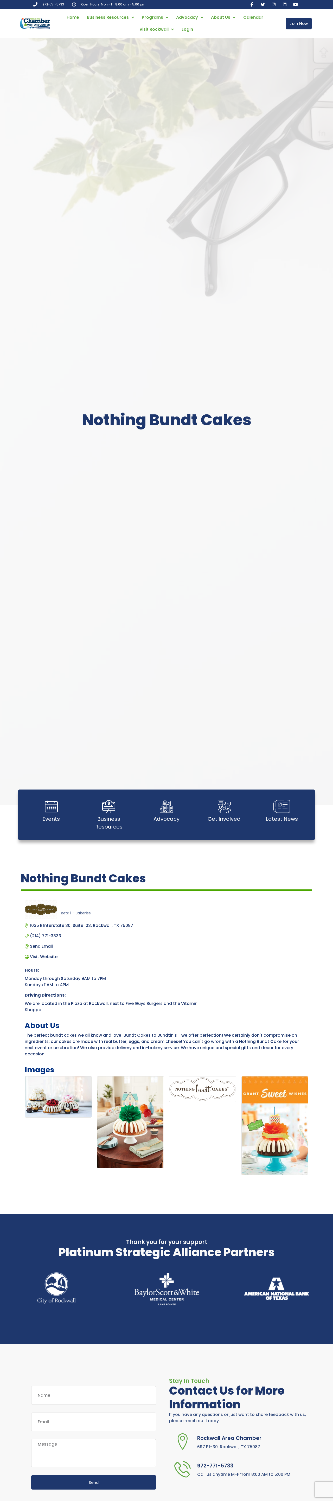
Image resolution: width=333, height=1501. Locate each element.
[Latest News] (281, 806)
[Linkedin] (284, 4)
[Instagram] (274, 4)
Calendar (253, 17)
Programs (152, 17)
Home (73, 17)
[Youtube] (295, 4)
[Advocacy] (166, 806)
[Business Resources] (108, 806)
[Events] (51, 806)
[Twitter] (263, 4)
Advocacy (187, 17)
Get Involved (224, 819)
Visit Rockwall (154, 29)
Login (187, 29)
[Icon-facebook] (252, 4)
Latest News (282, 819)
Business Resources (108, 17)
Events (51, 819)
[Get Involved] (224, 806)
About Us (220, 17)
